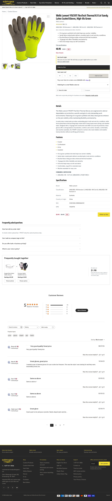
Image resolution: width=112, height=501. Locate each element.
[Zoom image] (48, 16)
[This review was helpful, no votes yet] (99, 355)
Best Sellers (26, 482)
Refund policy (78, 474)
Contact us (77, 465)
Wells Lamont (60, 21)
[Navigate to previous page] (47, 425)
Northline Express (62, 468)
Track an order (78, 468)
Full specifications (61, 45)
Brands (87, 3)
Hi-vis (24, 477)
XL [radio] (70, 76)
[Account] (105, 3)
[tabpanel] (26, 38)
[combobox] (31, 327)
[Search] (101, 3)
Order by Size (104, 214)
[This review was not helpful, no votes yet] (102, 355)
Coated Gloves (12, 11)
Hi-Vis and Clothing (68, 3)
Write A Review (82, 310)
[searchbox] (14, 327)
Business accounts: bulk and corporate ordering (98, 7)
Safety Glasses (27, 471)
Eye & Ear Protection (45, 3)
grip (27, 335)
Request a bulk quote (91, 95)
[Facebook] (4, 487)
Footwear (79, 3)
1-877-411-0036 (9, 466)
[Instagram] (8, 487)
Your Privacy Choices (80, 479)
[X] (12, 487)
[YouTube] (17, 487)
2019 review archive (79, 471)
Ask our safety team (63, 61)
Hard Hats (33, 3)
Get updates (104, 463)
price (9, 335)
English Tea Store (62, 463)
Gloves (57, 3)
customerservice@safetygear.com (11, 470)
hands (32, 335)
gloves (15, 335)
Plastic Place (60, 471)
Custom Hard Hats (28, 465)
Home (4, 11)
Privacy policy (78, 477)
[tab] (5, 66)
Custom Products (22, 3)
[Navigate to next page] (64, 425)
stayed (21, 335)
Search (108, 495)
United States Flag (62, 474)
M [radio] (59, 76)
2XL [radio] (76, 76)
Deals (94, 3)
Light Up (59, 465)
